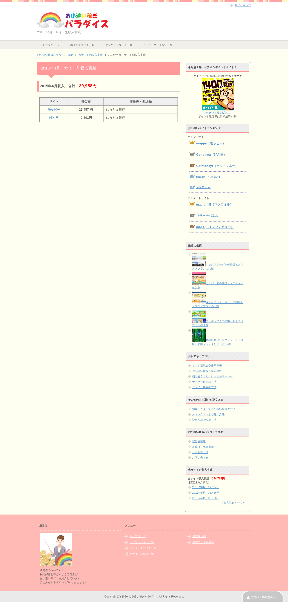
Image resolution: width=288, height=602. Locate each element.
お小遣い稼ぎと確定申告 (207, 371)
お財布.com (203, 187)
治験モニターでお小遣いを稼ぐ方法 (213, 409)
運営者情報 (199, 441)
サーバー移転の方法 (204, 381)
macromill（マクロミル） (214, 204)
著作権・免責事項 (203, 446)
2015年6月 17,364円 (205, 487)
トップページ (138, 536)
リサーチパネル (207, 215)
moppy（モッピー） (217, 112)
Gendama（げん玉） (211, 154)
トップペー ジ (51, 45)
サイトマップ (200, 452)
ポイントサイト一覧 (82, 45)
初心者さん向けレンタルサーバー (212, 376)
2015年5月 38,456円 (205, 492)
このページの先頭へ (263, 597)
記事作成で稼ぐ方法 (204, 419)
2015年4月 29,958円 (205, 498)
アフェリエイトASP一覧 (158, 45)
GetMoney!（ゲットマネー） (217, 166)
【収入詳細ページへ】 (234, 502)
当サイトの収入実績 (142, 553)
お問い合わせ (200, 457)
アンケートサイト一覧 (118, 45)
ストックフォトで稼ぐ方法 (208, 414)
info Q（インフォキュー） (215, 227)
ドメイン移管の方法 (204, 387)
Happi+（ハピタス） (208, 176)
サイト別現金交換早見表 (207, 365)
